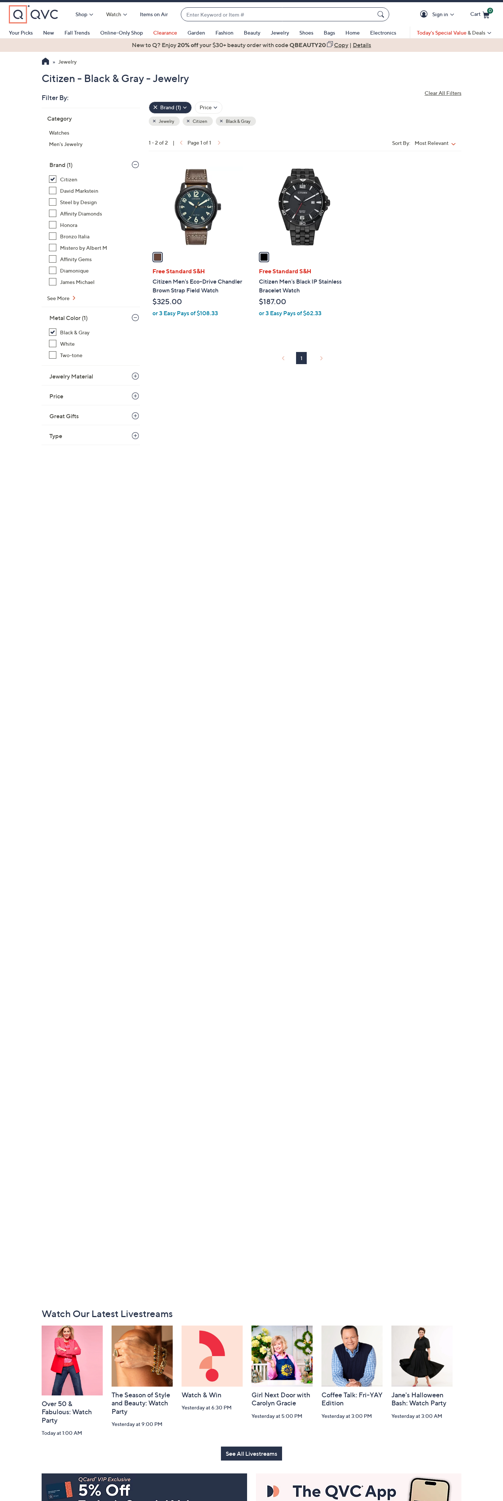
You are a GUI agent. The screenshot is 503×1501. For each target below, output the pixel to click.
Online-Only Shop (121, 32)
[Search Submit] (382, 14)
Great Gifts (64, 416)
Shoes (306, 32)
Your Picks (21, 32)
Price (56, 396)
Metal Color (68, 317)
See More (59, 298)
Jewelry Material (71, 376)
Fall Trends (77, 32)
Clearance (165, 32)
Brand (61, 164)
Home (352, 32)
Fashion (224, 32)
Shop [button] (81, 14)
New (48, 32)
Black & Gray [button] (237, 121)
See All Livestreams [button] (251, 1453)
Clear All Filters (443, 93)
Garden (196, 32)
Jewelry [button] (166, 121)
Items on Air (154, 14)
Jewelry (280, 32)
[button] (425, 14)
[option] (251, 45)
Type (55, 436)
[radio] (157, 257)
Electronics (383, 32)
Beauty (252, 32)
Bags (329, 32)
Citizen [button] (199, 121)
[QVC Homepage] (45, 62)
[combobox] (277, 14)
